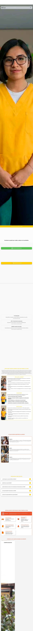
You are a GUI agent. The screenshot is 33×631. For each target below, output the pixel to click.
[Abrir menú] (30, 7)
